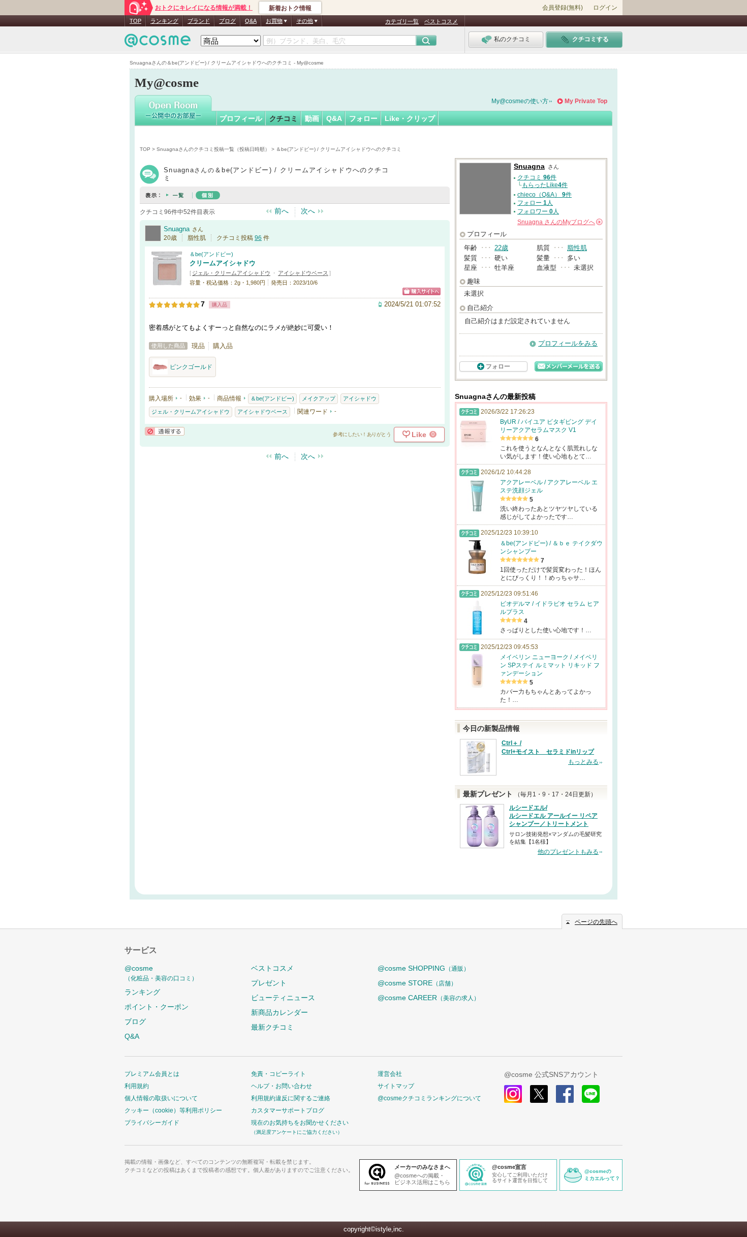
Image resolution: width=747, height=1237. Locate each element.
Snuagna (177, 229)
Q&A (251, 21)
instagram (513, 1094)
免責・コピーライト (278, 1073)
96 (258, 237)
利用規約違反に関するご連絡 (290, 1098)
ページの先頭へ (596, 921)
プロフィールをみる (568, 343)
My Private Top (586, 101)
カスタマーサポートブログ (287, 1110)
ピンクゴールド (191, 366)
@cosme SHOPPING (424, 968)
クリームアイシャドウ (223, 263)
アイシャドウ (360, 398)
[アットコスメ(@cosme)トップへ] (157, 43)
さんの (559, 222)
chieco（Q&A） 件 (544, 194)
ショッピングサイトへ (421, 291)
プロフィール (241, 118)
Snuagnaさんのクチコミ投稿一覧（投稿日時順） (213, 149)
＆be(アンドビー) (211, 254)
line (591, 1094)
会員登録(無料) (562, 7)
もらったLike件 (545, 185)
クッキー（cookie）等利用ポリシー (173, 1110)
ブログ (227, 21)
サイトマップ (396, 1086)
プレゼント (269, 983)
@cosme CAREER (429, 998)
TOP (135, 21)
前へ (281, 211)
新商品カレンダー (279, 1012)
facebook (565, 1094)
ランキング (164, 21)
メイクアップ (318, 398)
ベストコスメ (441, 21)
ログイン (605, 7)
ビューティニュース (283, 998)
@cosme (161, 973)
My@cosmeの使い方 (519, 101)
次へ (308, 211)
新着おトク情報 (290, 8)
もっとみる (583, 761)
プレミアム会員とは (151, 1073)
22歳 (501, 248)
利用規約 (136, 1086)
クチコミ (283, 118)
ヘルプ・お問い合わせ (281, 1086)
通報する (164, 431)
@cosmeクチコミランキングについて (429, 1098)
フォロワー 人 (538, 211)
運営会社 (390, 1073)
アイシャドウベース (303, 273)
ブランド (199, 21)
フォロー (363, 118)
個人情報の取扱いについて (161, 1098)
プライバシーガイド (151, 1122)
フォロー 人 (535, 202)
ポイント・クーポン (156, 1007)
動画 (312, 118)
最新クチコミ (272, 1027)
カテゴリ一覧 (402, 21)
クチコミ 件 (536, 177)
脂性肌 (577, 248)
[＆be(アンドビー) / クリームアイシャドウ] (166, 282)
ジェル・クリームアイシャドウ (231, 273)
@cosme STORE (417, 983)
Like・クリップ (410, 118)
